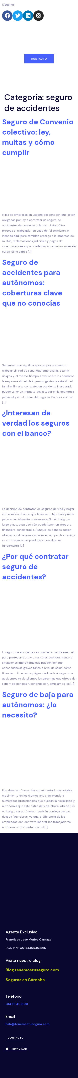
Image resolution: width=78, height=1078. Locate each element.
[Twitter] (17, 15)
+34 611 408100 (16, 1004)
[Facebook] (7, 15)
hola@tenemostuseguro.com (27, 1024)
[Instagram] (38, 15)
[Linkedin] (28, 15)
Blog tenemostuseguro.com (32, 970)
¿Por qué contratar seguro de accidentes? (35, 567)
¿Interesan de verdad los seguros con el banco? (36, 423)
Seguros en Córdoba (25, 979)
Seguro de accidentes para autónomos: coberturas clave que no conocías (32, 282)
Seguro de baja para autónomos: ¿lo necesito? (37, 705)
